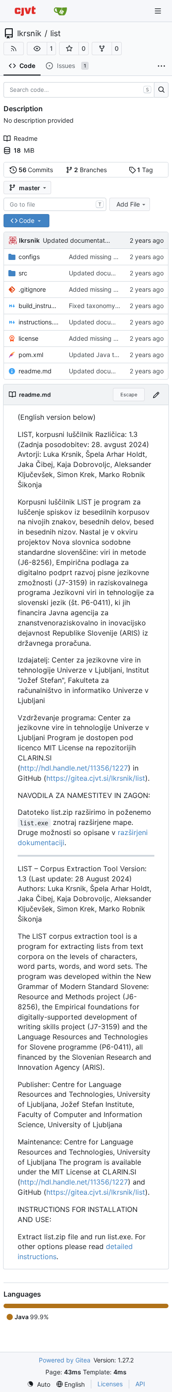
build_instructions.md (39, 305)
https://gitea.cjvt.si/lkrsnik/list (95, 778)
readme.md (35, 371)
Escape (128, 394)
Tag (145, 169)
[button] (37, 48)
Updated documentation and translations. (103, 240)
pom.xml (31, 354)
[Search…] (161, 90)
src (23, 273)
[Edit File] (156, 394)
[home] (25, 11)
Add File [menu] (128, 204)
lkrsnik (29, 33)
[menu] (38, 1384)
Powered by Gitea (64, 1360)
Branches (90, 169)
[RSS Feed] (14, 48)
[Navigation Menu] (159, 11)
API (140, 1384)
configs (29, 256)
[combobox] (55, 204)
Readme (25, 138)
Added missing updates (103, 256)
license (28, 338)
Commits (36, 169)
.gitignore (32, 289)
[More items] (161, 66)
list (55, 33)
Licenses (110, 1384)
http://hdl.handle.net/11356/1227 (74, 768)
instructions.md (39, 322)
